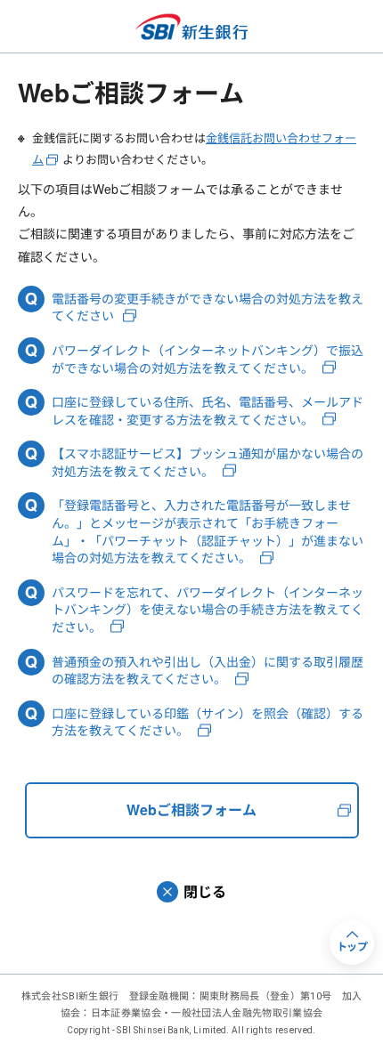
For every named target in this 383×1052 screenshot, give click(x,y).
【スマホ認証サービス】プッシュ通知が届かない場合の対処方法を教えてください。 (207, 462)
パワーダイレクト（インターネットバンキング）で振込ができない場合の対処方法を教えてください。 (207, 359)
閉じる (204, 891)
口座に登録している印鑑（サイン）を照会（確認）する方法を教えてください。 (207, 722)
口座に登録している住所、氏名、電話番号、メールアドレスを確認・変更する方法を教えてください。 (207, 410)
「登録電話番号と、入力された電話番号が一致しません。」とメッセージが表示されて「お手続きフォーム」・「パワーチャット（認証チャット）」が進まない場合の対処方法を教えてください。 (207, 531)
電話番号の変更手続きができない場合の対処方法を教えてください (207, 307)
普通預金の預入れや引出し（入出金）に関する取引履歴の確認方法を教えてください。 (207, 670)
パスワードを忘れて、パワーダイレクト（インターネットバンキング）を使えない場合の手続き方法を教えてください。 (207, 609)
